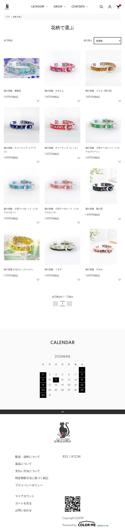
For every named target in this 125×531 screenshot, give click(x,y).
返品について (23, 464)
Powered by (69, 525)
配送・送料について (27, 456)
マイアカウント (24, 496)
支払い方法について (27, 471)
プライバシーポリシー (29, 485)
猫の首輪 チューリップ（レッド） (62, 148)
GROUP (58, 7)
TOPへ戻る (62, 412)
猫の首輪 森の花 (94, 209)
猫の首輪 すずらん (54, 91)
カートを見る (23, 503)
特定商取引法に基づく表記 (31, 478)
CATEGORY (37, 7)
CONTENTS (78, 7)
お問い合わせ (23, 510)
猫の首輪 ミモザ (53, 269)
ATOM (76, 456)
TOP (7, 17)
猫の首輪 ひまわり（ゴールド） (20, 269)
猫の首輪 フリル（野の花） (99, 91)
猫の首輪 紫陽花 (12, 91)
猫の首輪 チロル (94, 269)
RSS (65, 456)
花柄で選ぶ (17, 17)
